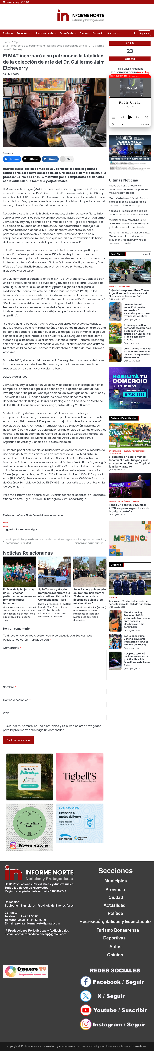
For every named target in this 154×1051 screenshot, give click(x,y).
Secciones (113, 33)
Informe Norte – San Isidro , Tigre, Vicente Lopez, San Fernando (59, 1046)
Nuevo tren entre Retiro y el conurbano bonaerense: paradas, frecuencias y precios (128, 189)
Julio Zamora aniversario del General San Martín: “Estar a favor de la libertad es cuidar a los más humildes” (89, 596)
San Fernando (115, 451)
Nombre (9, 687)
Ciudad (84, 33)
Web (6, 713)
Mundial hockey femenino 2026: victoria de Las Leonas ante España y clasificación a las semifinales (129, 223)
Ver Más (145, 254)
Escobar (113, 287)
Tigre (5, 522)
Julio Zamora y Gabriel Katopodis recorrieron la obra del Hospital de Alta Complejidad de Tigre (54, 594)
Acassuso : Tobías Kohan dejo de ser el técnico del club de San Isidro (129, 212)
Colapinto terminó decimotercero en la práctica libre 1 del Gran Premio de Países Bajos (137, 659)
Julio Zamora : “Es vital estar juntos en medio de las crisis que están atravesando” (137, 353)
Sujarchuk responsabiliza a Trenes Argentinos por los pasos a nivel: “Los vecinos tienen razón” (129, 293)
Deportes (113, 598)
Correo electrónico (17, 700)
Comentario (12, 648)
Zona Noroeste (45, 33)
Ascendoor (115, 1046)
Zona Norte (23, 33)
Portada (8, 33)
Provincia (97, 33)
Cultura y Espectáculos (134, 451)
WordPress (140, 1046)
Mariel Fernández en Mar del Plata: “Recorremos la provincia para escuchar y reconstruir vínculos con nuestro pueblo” (129, 238)
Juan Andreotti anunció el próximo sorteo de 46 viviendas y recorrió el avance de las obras (137, 310)
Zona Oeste (67, 33)
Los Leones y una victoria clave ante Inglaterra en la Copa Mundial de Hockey (136, 640)
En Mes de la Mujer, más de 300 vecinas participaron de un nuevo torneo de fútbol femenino (19, 596)
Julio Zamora (21, 529)
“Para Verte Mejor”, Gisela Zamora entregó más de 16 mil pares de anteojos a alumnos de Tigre (129, 202)
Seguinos (144, 33)
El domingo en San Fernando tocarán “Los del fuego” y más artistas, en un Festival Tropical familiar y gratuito (137, 332)
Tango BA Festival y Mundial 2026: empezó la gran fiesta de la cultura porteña (129, 508)
